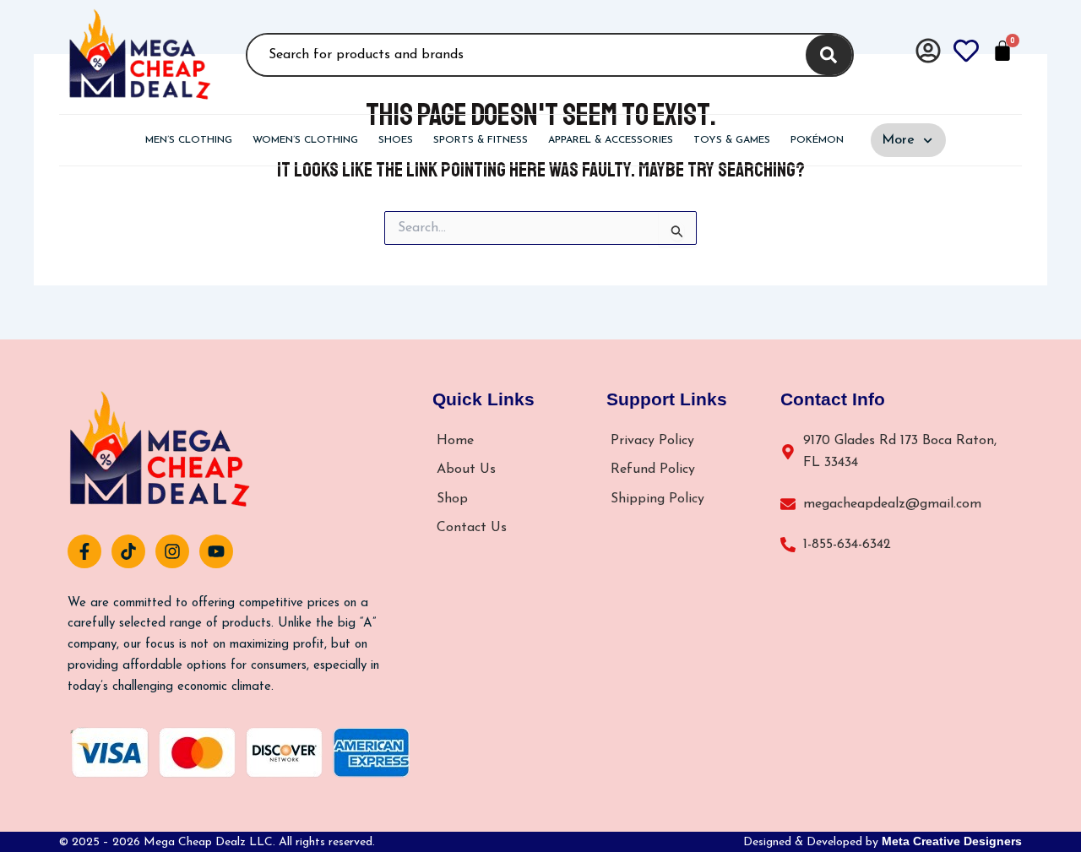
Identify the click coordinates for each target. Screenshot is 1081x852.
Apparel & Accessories (610, 140)
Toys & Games (731, 140)
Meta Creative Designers (952, 841)
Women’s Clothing (305, 140)
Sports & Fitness (480, 140)
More (898, 140)
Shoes (395, 140)
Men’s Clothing (188, 140)
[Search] (829, 55)
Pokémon (817, 140)
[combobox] (523, 55)
